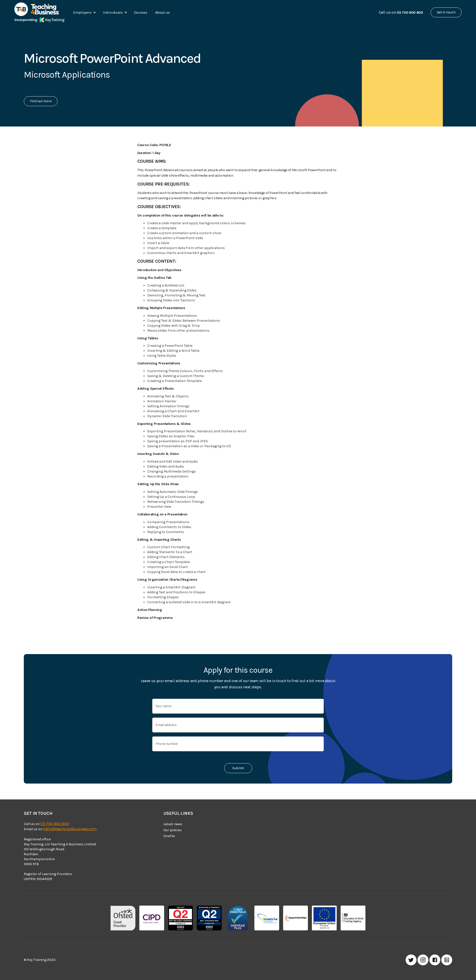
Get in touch (446, 12)
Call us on (401, 12)
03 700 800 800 (54, 823)
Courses (140, 12)
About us (162, 12)
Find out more (40, 101)
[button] (83, 12)
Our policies (172, 830)
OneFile (169, 836)
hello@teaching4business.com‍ (69, 828)
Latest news (172, 824)
